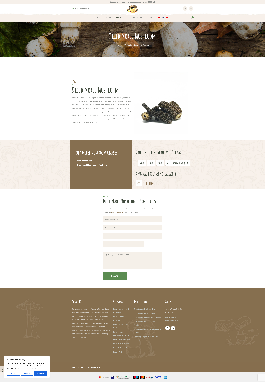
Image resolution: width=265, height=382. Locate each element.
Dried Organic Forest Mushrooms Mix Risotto (147, 330)
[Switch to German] (159, 17)
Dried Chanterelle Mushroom (119, 318)
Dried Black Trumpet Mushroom (120, 326)
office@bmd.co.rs (172, 320)
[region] (27, 367)
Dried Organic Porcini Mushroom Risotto (146, 323)
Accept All (40, 373)
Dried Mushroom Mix (120, 348)
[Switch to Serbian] (163, 17)
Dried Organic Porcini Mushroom (121, 310)
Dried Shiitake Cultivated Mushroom (121, 333)
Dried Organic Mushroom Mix (144, 309)
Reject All (27, 373)
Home (116, 45)
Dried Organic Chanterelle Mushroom (147, 317)
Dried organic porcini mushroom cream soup (146, 338)
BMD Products (126, 45)
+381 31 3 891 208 (117, 212)
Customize (13, 373)
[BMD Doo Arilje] (132, 9)
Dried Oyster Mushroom (121, 339)
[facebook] (167, 328)
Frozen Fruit (117, 352)
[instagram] (173, 328)
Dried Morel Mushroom (121, 344)
